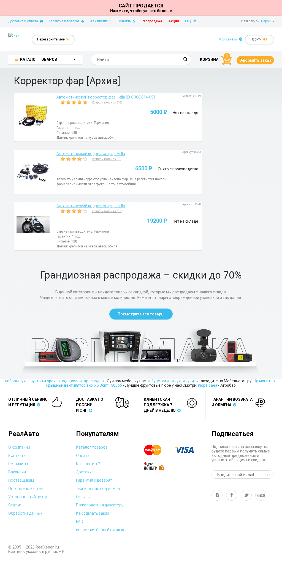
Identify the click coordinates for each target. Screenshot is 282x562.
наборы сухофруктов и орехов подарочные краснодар (54, 381)
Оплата (83, 455)
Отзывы (83, 497)
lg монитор (265, 381)
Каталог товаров (92, 447)
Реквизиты (18, 464)
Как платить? (100, 21)
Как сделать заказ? (93, 513)
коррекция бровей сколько (101, 530)
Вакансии (17, 472)
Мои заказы (229, 39)
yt (260, 495)
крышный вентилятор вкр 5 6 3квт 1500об (84, 385)
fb (231, 495)
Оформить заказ (255, 60)
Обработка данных (25, 513)
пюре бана (207, 385)
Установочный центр (27, 497)
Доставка (85, 472)
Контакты (125, 21)
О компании (19, 447)
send (269, 474)
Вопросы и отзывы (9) (106, 158)
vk (217, 495)
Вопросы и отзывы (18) (107, 102)
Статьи (14, 505)
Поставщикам (21, 480)
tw (246, 495)
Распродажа (152, 21)
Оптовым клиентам (26, 488)
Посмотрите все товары (141, 314)
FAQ (189, 21)
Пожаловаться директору (99, 505)
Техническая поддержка (98, 488)
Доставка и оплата (24, 21)
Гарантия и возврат (65, 21)
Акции (173, 21)
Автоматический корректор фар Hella (90, 153)
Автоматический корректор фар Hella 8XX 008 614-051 (106, 97)
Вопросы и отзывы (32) (107, 211)
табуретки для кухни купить (172, 381)
